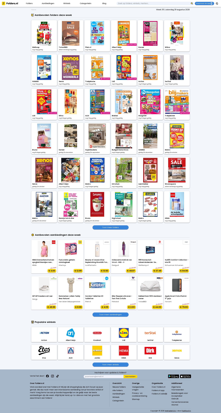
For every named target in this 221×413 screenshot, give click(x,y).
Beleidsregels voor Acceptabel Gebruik (179, 396)
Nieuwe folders (119, 387)
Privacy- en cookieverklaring (139, 394)
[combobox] (153, 3)
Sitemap (136, 399)
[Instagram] (52, 376)
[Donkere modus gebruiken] (217, 3)
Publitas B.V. (186, 411)
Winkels (115, 397)
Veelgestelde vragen (138, 388)
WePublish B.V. (170, 411)
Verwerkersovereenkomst (179, 403)
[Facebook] (47, 376)
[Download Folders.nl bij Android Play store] (173, 376)
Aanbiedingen (118, 393)
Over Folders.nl (158, 387)
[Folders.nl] (10, 3)
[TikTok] (57, 376)
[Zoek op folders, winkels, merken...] (192, 3)
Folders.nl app (158, 390)
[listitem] (29, 3)
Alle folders (117, 390)
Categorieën (118, 400)
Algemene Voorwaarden (177, 388)
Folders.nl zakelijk (159, 393)
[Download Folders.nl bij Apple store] (185, 376)
